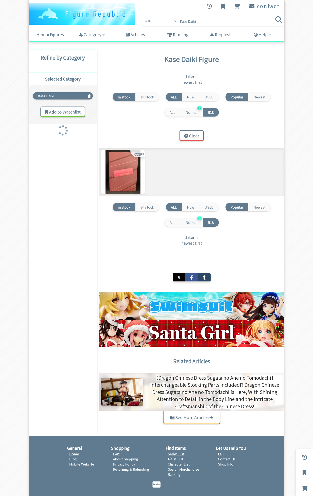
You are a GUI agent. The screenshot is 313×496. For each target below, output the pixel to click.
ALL (172, 112)
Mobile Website (81, 464)
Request (222, 34)
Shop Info (225, 464)
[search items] (279, 19)
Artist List (175, 458)
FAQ (221, 453)
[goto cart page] (237, 6)
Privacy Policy (124, 464)
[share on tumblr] (204, 277)
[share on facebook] (191, 277)
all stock (147, 96)
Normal (193, 111)
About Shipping (125, 458)
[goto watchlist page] (223, 6)
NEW (190, 96)
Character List (179, 464)
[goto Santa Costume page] (191, 333)
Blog (73, 458)
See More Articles (192, 417)
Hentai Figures (50, 34)
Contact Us (226, 458)
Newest (259, 96)
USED (209, 96)
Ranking (180, 34)
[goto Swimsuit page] (191, 306)
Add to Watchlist (64, 112)
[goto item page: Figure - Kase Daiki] (123, 172)
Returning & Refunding (131, 469)
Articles (137, 34)
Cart (116, 453)
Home (74, 453)
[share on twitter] (179, 277)
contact (267, 6)
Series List (176, 453)
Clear (193, 136)
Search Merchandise (183, 469)
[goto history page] (209, 6)
